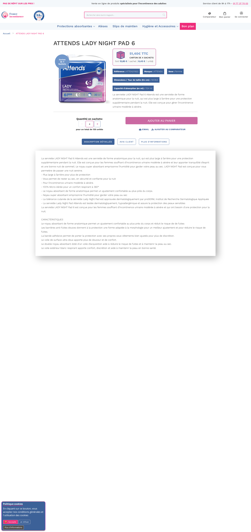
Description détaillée (98, 142)
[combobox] (125, 15)
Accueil (6, 33)
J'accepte (11, 522)
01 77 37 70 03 (240, 3)
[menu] (125, 26)
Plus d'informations (13, 527)
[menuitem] (75, 26)
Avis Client (127, 142)
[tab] (98, 142)
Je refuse (24, 522)
